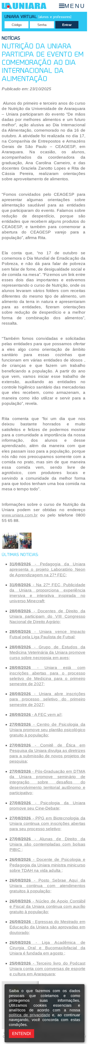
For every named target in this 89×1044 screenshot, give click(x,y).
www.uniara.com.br (20, 515)
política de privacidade (29, 1015)
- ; (47, 569)
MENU (74, 6)
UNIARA (24, 6)
